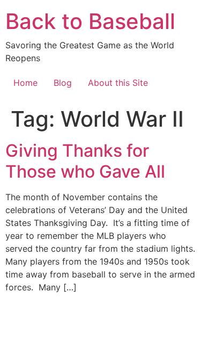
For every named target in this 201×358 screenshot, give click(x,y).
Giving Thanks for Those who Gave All (85, 160)
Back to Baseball (90, 21)
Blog (63, 82)
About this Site (118, 82)
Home (25, 82)
